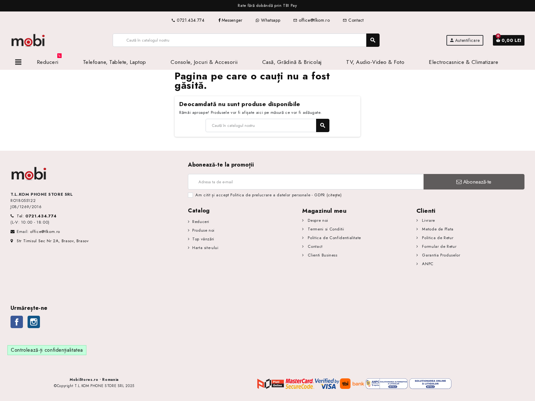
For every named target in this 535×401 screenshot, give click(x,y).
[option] (267, 5)
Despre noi (317, 220)
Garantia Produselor (440, 255)
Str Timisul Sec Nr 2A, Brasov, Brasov (53, 241)
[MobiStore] (28, 40)
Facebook (17, 322)
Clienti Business (322, 255)
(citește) (334, 195)
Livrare (428, 220)
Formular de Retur (438, 246)
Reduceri (200, 222)
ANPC (427, 264)
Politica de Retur (437, 238)
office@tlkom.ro (311, 20)
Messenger (232, 20)
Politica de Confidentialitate (334, 238)
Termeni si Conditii (325, 229)
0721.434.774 (187, 20)
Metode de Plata (437, 229)
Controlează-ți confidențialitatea (47, 350)
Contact (353, 20)
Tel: (37, 216)
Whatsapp (269, 20)
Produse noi (203, 230)
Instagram (34, 322)
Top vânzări (203, 239)
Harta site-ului (205, 248)
